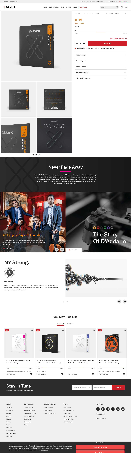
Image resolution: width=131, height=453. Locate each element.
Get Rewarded (123, 1)
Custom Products (54, 7)
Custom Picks (48, 410)
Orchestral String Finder (70, 416)
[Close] (128, 447)
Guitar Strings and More (80, 13)
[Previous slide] (57, 250)
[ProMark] (14, 2)
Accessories (27, 422)
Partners (8, 422)
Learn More (9, 248)
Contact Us (9, 436)
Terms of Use (68, 448)
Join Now (112, 48)
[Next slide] (62, 250)
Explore (68, 7)
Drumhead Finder (69, 410)
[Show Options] (90, 387)
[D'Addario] (10, 7)
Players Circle (83, 7)
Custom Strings (48, 407)
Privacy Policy (37, 448)
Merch (26, 425)
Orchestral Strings (29, 416)
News (7, 425)
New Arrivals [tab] (60, 324)
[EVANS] (6, 2)
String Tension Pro (69, 419)
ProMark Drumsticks (30, 413)
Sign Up (118, 387)
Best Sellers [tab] (70, 324)
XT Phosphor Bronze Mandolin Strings (105, 13)
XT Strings (117, 13)
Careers (8, 413)
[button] (126, 13)
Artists (75, 7)
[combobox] (81, 387)
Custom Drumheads (49, 413)
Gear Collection (68, 422)
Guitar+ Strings (28, 407)
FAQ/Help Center (11, 433)
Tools (62, 7)
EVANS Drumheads (29, 410)
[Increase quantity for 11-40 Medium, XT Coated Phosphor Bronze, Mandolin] (84, 43)
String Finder (67, 407)
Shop (45, 7)
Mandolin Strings (91, 13)
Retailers (8, 419)
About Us (9, 407)
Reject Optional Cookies (100, 447)
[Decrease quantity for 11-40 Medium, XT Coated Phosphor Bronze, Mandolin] (77, 43)
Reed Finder (67, 413)
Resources (9, 427)
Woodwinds (27, 419)
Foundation (9, 410)
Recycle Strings (10, 430)
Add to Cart (107, 43)
